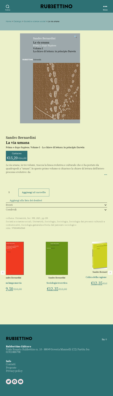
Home (8, 21)
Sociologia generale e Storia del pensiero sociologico (48, 225)
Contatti (11, 364)
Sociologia (50, 221)
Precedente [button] (3, 273)
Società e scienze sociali (34, 21)
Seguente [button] (110, 273)
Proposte (11, 367)
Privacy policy (14, 371)
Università (20, 218)
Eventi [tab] (9, 204)
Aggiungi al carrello (34, 192)
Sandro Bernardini (21, 138)
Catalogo (17, 21)
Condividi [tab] (11, 209)
